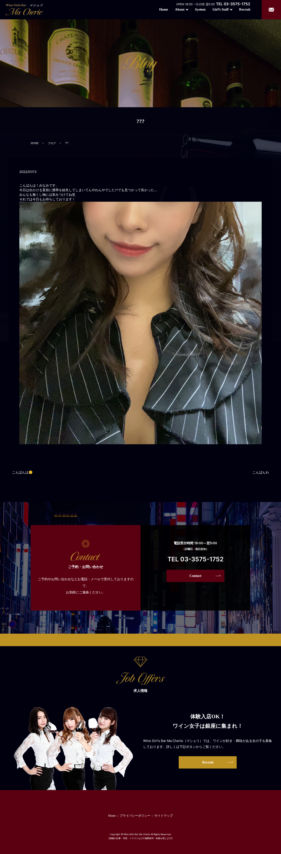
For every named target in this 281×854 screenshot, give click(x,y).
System (200, 9)
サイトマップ (163, 815)
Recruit (244, 9)
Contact (195, 576)
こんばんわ (260, 472)
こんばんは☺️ (22, 472)
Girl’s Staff (221, 9)
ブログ (52, 143)
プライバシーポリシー (135, 815)
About (179, 9)
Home (163, 9)
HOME (35, 143)
